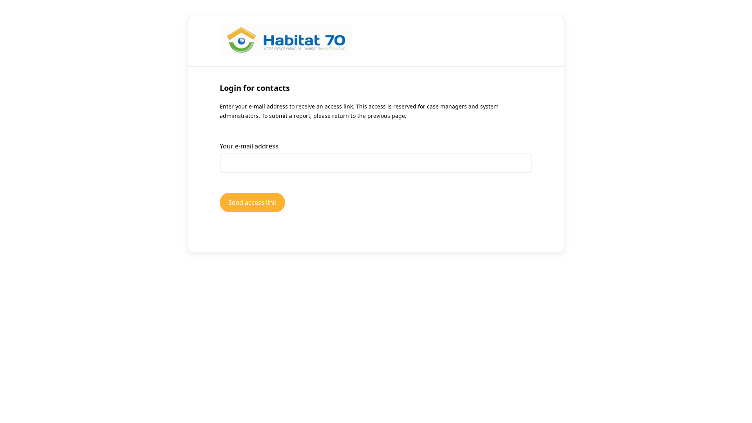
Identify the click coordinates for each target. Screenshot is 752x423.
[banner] (286, 41)
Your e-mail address (249, 146)
